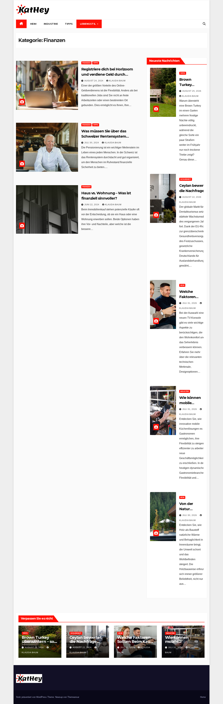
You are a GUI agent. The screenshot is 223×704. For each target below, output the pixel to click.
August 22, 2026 (192, 197)
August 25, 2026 (191, 91)
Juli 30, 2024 (92, 143)
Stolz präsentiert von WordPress (31, 697)
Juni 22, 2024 (92, 204)
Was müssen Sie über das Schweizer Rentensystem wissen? (103, 136)
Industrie (51, 23)
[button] (204, 23)
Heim (33, 23)
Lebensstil (88, 23)
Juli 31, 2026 (190, 303)
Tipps (69, 23)
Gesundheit (185, 179)
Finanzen (86, 63)
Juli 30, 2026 (190, 515)
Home (203, 697)
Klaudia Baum (117, 81)
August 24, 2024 (94, 81)
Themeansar (73, 697)
